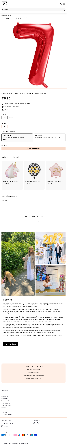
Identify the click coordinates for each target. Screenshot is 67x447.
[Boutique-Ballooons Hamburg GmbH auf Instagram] (34, 423)
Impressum (4, 398)
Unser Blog (4, 412)
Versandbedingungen (7, 401)
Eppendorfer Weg (33, 221)
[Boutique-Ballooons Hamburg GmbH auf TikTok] (41, 423)
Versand (4, 200)
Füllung (3, 114)
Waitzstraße (33, 224)
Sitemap (3, 407)
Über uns (3, 410)
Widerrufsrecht (5, 403)
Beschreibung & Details (9, 196)
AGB (2, 394)
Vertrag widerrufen (6, 414)
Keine (4, 118)
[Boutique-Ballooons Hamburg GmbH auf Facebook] (37, 423)
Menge (3, 123)
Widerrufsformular (6, 405)
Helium (12, 118)
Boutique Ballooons (6, 15)
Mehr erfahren (10, 344)
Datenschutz (5, 396)
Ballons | (15, 157)
